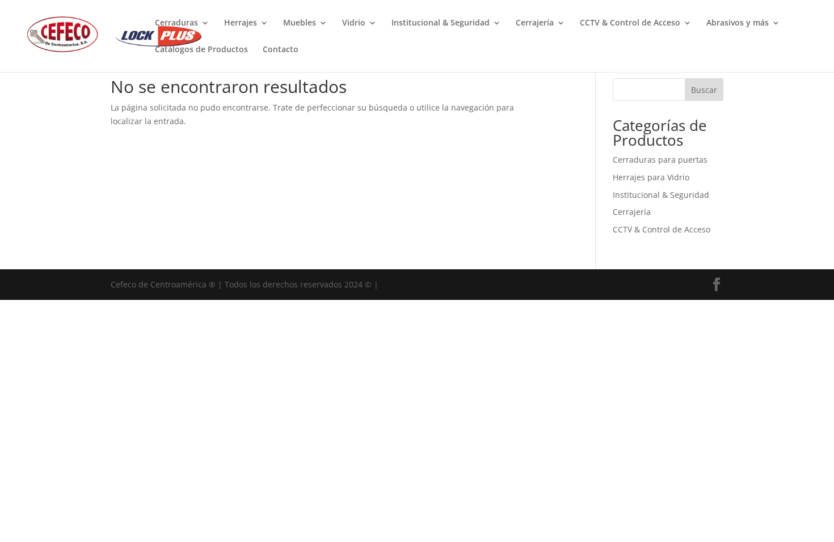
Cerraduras (176, 23)
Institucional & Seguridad (440, 23)
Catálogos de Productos (201, 49)
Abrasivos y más (737, 23)
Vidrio (353, 23)
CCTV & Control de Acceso (630, 23)
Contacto (280, 49)
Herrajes (240, 23)
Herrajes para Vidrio (651, 177)
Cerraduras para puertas (660, 159)
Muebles (299, 23)
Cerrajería (535, 23)
